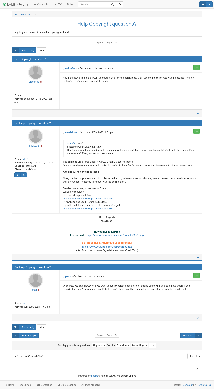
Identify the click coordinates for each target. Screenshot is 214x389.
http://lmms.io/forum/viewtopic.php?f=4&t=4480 (88, 208)
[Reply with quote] (196, 67)
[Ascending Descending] (139, 345)
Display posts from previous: (75, 345)
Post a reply (27, 50)
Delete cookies (68, 384)
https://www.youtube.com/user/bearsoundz (107, 246)
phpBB (94, 375)
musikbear (34, 145)
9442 (25, 159)
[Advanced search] (119, 4)
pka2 (34, 289)
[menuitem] (70, 4)
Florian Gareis (203, 384)
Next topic (188, 335)
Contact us (46, 384)
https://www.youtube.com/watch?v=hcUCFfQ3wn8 (115, 235)
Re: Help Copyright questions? (32, 123)
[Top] (198, 113)
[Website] (17, 174)
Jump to (194, 356)
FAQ (59, 4)
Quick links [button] (43, 4)
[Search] (112, 4)
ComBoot (188, 384)
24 (23, 303)
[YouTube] (23, 174)
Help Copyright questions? (107, 23)
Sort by (111, 345)
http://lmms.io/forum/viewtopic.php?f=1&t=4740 (88, 198)
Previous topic (28, 335)
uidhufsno (34, 81)
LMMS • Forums (17, 4)
